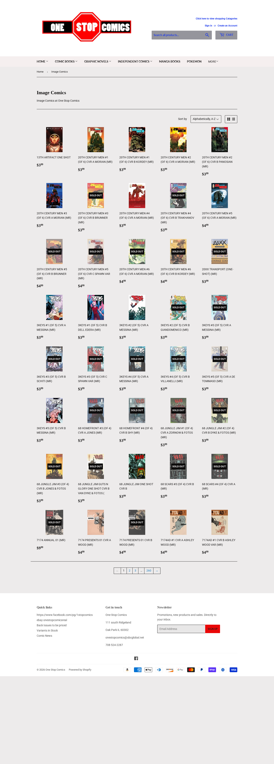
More (212, 61)
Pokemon (194, 61)
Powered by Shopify (80, 669)
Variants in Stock (47, 630)
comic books (65, 61)
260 (148, 570)
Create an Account (227, 25)
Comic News (44, 635)
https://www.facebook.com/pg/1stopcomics (65, 614)
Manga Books (169, 61)
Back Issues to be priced (52, 625)
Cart (229, 34)
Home (41, 61)
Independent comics (134, 61)
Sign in (208, 25)
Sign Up (212, 628)
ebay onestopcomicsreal (52, 620)
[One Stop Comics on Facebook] (136, 659)
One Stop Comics (55, 669)
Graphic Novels (96, 61)
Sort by (182, 118)
